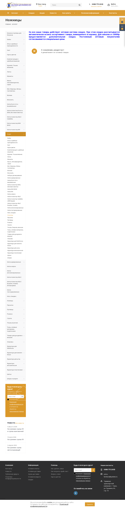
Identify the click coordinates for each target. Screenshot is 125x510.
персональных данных (17, 411)
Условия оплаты (33, 469)
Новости (8, 471)
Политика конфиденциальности (13, 478)
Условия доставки (34, 471)
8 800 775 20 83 (97, 4)
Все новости (19, 423)
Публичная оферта (12, 474)
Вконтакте (76, 493)
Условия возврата (34, 477)
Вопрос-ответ (56, 474)
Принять (90, 504)
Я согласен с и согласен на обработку (17, 405)
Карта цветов (56, 477)
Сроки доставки (33, 474)
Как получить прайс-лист (59, 471)
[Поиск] (79, 5)
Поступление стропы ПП (15, 439)
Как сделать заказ (57, 469)
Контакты (8, 469)
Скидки (30, 479)
